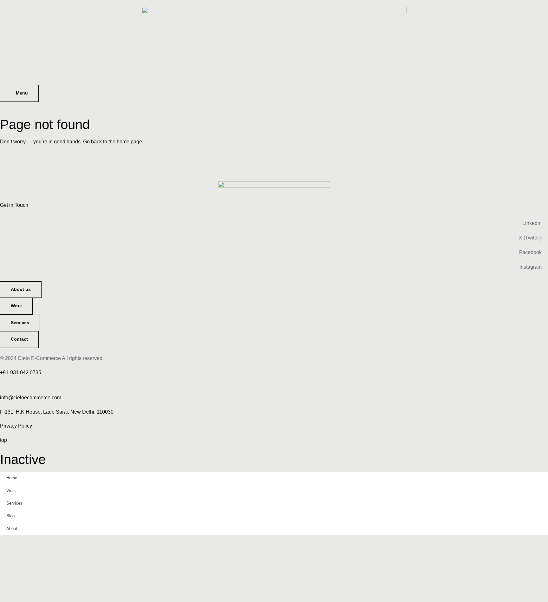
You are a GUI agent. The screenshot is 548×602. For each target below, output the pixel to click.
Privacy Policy (16, 426)
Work (11, 490)
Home (11, 477)
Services (14, 503)
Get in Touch (14, 205)
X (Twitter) (530, 237)
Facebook (530, 252)
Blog (10, 516)
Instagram (530, 267)
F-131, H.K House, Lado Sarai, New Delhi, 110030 (57, 412)
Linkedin (532, 223)
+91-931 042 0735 (20, 372)
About (11, 528)
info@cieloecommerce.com (30, 397)
